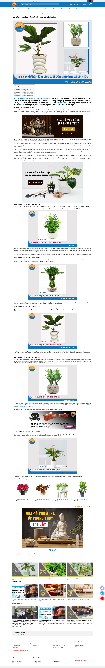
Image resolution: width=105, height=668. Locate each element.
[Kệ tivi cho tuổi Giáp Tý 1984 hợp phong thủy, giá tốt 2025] (80, 591)
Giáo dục (72, 8)
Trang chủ (14, 13)
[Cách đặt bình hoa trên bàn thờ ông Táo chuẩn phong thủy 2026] (25, 591)
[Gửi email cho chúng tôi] (90, 1)
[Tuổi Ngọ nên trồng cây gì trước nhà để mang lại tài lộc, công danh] (25, 570)
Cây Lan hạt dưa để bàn (62, 499)
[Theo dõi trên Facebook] (88, 1)
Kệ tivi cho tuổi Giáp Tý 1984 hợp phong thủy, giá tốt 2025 (79, 599)
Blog (33, 1)
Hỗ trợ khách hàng (27, 1)
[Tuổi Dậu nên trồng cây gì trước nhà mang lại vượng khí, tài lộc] (80, 570)
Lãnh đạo (48, 8)
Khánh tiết (88, 8)
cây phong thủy (25, 479)
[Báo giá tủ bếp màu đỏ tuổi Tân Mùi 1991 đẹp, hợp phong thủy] (52, 591)
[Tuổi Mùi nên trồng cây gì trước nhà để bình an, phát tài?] (52, 570)
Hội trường (56, 8)
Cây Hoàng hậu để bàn (82, 499)
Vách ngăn (80, 8)
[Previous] (14, 491)
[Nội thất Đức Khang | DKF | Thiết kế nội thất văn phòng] (15, 4)
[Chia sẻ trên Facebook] (50, 550)
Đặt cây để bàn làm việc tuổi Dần (26, 98)
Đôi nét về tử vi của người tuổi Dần (21, 87)
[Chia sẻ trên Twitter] (53, 550)
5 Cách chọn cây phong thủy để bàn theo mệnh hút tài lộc (77, 554)
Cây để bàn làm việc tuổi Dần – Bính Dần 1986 (24, 93)
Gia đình (65, 8)
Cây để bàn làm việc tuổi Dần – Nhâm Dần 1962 (24, 90)
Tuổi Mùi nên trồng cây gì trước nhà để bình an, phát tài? (51, 578)
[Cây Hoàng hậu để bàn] (82, 489)
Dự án (21, 1)
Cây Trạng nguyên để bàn (22, 499)
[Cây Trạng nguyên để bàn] (23, 489)
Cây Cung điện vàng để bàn (43, 499)
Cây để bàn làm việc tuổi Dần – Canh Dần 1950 (24, 89)
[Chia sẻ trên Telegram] (55, 550)
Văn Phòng (32, 8)
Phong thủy (24, 13)
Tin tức (19, 13)
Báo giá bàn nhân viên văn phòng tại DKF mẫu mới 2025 (27, 554)
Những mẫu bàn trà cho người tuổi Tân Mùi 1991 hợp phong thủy (79, 621)
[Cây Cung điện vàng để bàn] (42, 489)
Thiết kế (17, 1)
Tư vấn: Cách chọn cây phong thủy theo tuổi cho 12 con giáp (31, 503)
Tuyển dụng (37, 1)
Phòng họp (40, 8)
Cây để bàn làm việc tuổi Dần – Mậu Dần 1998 (24, 95)
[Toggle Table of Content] (32, 86)
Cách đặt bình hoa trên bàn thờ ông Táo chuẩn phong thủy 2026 (51, 621)
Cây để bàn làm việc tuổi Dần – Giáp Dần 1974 (24, 92)
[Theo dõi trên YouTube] (92, 1)
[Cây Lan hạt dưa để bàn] (62, 489)
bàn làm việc (61, 103)
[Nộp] (58, 4)
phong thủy (47, 98)
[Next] (90, 491)
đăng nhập (20, 634)
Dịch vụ (13, 1)
